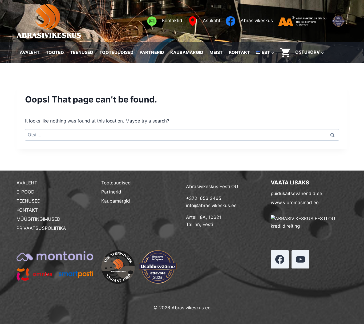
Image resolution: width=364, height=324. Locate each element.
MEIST (216, 52)
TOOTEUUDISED (116, 52)
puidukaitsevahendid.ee (296, 193)
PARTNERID (152, 52)
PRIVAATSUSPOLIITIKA (41, 228)
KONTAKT (239, 52)
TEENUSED (81, 52)
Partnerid (111, 192)
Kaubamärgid (115, 201)
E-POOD (25, 192)
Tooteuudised (116, 182)
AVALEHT (30, 52)
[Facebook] (280, 259)
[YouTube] (301, 259)
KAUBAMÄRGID (186, 52)
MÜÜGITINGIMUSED (38, 219)
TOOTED (55, 52)
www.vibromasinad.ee (295, 202)
